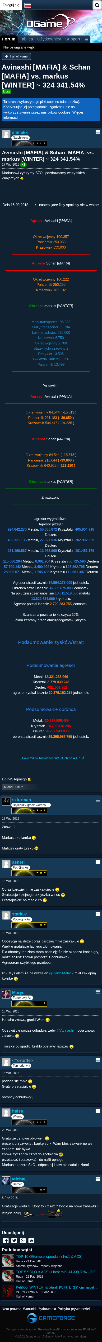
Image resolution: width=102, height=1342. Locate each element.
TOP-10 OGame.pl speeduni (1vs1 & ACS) (49, 1256)
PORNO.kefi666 (27, 1292)
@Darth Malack (61, 973)
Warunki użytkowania (39, 1309)
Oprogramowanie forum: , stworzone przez (51, 1331)
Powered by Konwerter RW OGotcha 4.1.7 (51, 758)
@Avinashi (65, 1030)
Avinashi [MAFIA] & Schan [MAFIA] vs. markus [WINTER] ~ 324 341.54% (46, 76)
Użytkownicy (49, 39)
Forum (8, 39)
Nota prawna (11, 1309)
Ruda (19, 1261)
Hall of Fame (24, 1281)
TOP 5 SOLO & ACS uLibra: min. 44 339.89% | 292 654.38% (58, 1272)
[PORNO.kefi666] (8, 1291)
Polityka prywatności (74, 1309)
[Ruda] (8, 1260)
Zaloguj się (11, 5)
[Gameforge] (51, 1314)
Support (72, 39)
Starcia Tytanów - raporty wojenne (39, 1266)
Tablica (26, 39)
